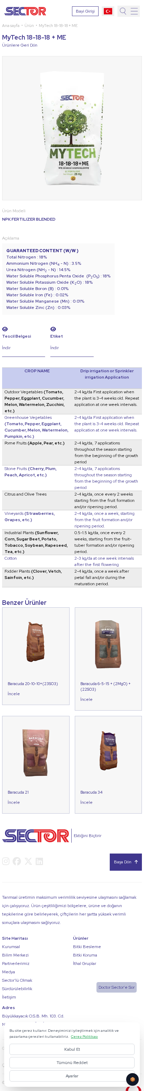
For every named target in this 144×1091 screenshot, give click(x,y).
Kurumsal (11, 947)
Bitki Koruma (85, 955)
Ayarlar (72, 1076)
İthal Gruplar (84, 963)
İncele (14, 694)
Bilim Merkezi (15, 955)
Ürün (29, 25)
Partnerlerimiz (15, 963)
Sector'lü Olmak (17, 980)
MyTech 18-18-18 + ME (58, 25)
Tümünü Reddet (72, 1062)
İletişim (9, 997)
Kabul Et (72, 1049)
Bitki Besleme (87, 947)
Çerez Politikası (84, 1036)
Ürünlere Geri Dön (19, 45)
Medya (8, 972)
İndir (6, 348)
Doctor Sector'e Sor (117, 987)
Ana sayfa (11, 25)
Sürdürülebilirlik (17, 989)
